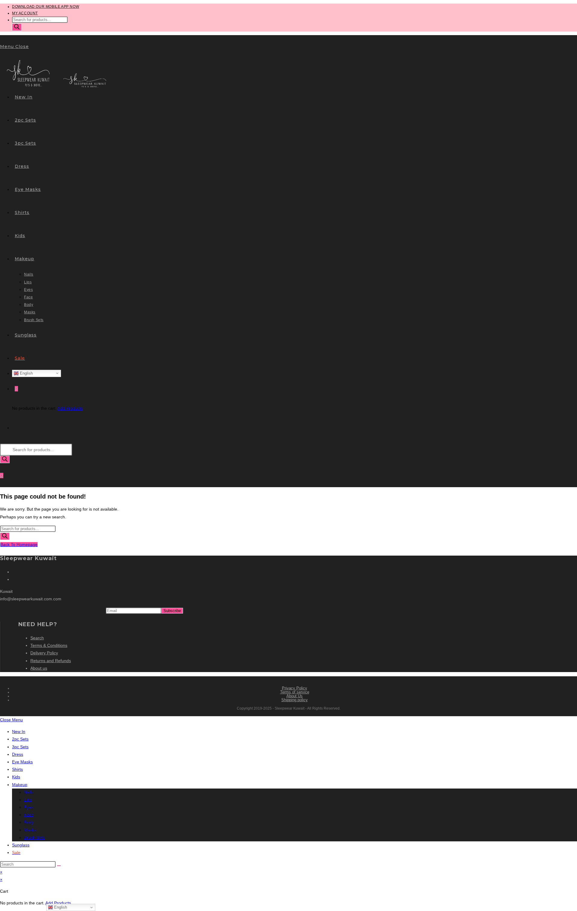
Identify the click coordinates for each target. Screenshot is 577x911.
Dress (17, 754)
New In (18, 731)
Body (29, 822)
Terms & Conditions (48, 645)
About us (38, 668)
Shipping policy (294, 700)
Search (37, 637)
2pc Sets (20, 739)
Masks (30, 830)
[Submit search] (59, 865)
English (26, 373)
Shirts (17, 769)
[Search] (17, 27)
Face (29, 814)
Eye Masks (22, 761)
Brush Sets (34, 837)
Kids (16, 776)
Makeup (19, 784)
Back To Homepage (19, 544)
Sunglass (20, 845)
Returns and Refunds (50, 660)
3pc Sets (20, 746)
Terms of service (294, 692)
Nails (28, 792)
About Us (294, 696)
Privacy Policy (294, 688)
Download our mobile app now (45, 7)
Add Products (70, 408)
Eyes (28, 807)
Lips (28, 799)
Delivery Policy (44, 652)
